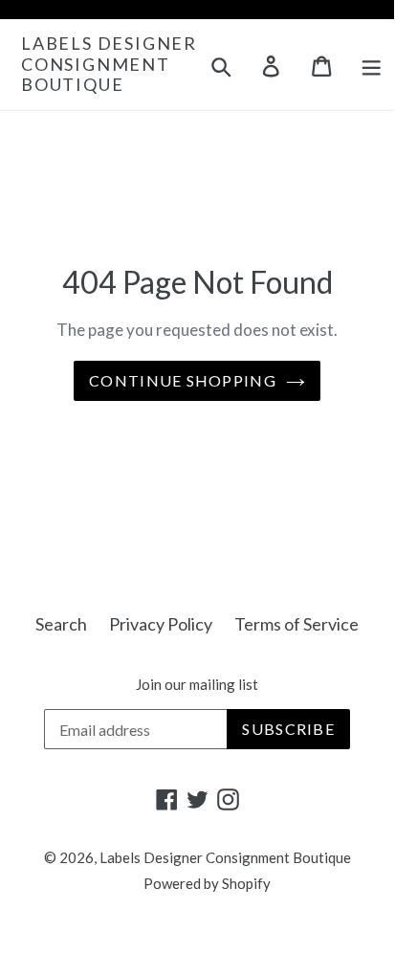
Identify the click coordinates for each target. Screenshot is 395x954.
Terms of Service (296, 623)
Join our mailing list (197, 684)
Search (61, 623)
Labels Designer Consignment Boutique (109, 64)
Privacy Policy (160, 623)
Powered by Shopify (207, 883)
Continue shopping (182, 380)
